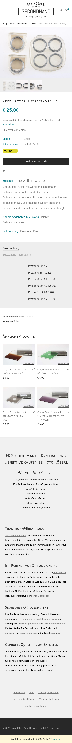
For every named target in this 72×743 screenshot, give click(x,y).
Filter (34, 23)
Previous (3, 52)
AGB (31, 692)
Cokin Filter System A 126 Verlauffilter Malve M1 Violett (50, 416)
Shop (5, 23)
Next (68, 52)
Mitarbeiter (43, 595)
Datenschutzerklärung (23, 699)
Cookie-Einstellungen (36, 706)
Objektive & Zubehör (19, 23)
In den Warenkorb (36, 161)
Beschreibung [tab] (11, 248)
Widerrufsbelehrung (49, 699)
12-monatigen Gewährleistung (34, 619)
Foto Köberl (59, 572)
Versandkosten (10, 124)
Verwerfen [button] (55, 739)
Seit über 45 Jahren (15, 535)
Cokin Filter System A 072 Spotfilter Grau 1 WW (14, 416)
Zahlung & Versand (48, 692)
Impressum (19, 692)
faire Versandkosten (54, 623)
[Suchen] (61, 10)
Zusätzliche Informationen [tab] (18, 254)
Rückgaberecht (30, 623)
